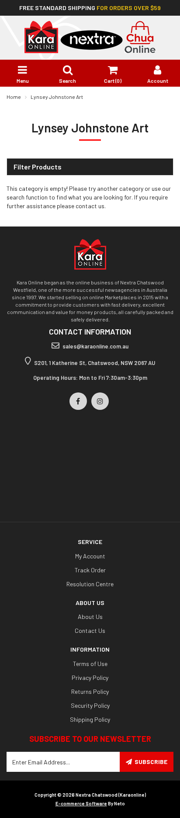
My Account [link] (90, 556)
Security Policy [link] (90, 705)
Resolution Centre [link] (90, 584)
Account (157, 81)
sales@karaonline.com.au (95, 346)
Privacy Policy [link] (90, 677)
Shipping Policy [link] (90, 719)
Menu (23, 81)
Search (67, 81)
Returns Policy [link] (90, 691)
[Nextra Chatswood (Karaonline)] (90, 36)
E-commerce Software (81, 803)
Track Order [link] (90, 570)
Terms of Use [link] (90, 663)
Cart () (112, 81)
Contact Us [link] (90, 630)
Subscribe (151, 761)
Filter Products (38, 167)
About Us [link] (90, 616)
